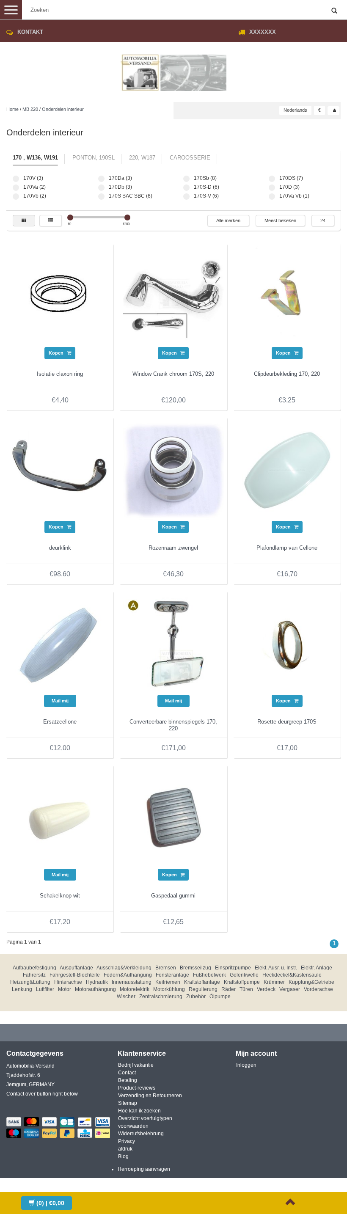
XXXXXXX (262, 32)
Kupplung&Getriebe (311, 982)
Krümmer (274, 982)
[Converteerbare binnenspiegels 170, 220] (173, 644)
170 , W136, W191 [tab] (35, 157)
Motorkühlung (169, 989)
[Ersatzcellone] (60, 644)
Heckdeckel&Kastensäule (292, 975)
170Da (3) (101, 179)
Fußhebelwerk (209, 975)
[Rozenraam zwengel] (173, 470)
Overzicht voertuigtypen (145, 1118)
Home (12, 109)
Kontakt (30, 32)
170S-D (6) (186, 187)
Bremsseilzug (195, 968)
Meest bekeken (280, 220)
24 (322, 220)
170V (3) (16, 179)
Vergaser (289, 989)
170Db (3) (101, 187)
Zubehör (196, 996)
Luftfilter (45, 989)
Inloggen (246, 1065)
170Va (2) (16, 187)
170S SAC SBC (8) (101, 196)
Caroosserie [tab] (190, 157)
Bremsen (165, 968)
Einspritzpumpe (233, 968)
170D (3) (272, 187)
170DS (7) (272, 179)
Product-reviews (136, 1088)
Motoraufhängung (95, 989)
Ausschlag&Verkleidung (123, 968)
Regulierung (203, 989)
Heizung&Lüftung (30, 982)
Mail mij (60, 700)
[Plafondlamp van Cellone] (287, 470)
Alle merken (228, 220)
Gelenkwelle (244, 975)
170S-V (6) (186, 196)
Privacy (126, 1141)
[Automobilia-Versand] (173, 69)
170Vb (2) (16, 196)
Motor (64, 989)
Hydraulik (97, 982)
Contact (127, 1073)
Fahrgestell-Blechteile (75, 975)
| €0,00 (50, 1203)
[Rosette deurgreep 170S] (287, 644)
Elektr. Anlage (316, 968)
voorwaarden (133, 1126)
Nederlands (295, 110)
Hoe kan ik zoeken (139, 1111)
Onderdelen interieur (63, 109)
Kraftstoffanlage (202, 982)
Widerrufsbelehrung (141, 1134)
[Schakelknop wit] (60, 818)
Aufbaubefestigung (34, 968)
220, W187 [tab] (142, 157)
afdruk (125, 1149)
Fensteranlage (172, 975)
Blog (123, 1156)
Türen (246, 989)
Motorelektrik (134, 989)
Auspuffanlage (76, 968)
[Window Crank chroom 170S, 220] (173, 296)
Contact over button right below (42, 1094)
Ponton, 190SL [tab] (93, 157)
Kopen (57, 352)
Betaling (127, 1080)
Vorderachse (318, 989)
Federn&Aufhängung (128, 975)
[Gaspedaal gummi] (173, 818)
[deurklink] (60, 470)
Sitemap (127, 1103)
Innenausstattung (131, 982)
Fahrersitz (34, 975)
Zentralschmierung (160, 996)
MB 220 (30, 109)
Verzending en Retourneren (150, 1095)
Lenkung (22, 989)
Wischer (126, 996)
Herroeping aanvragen (144, 1169)
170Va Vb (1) (272, 196)
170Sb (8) (186, 179)
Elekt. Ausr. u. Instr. (276, 968)
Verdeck (266, 989)
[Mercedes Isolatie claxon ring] (60, 296)
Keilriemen (167, 982)
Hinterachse (68, 982)
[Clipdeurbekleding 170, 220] (287, 296)
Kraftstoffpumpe (242, 982)
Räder (228, 989)
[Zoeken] (334, 11)
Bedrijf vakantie (136, 1065)
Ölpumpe (220, 996)
